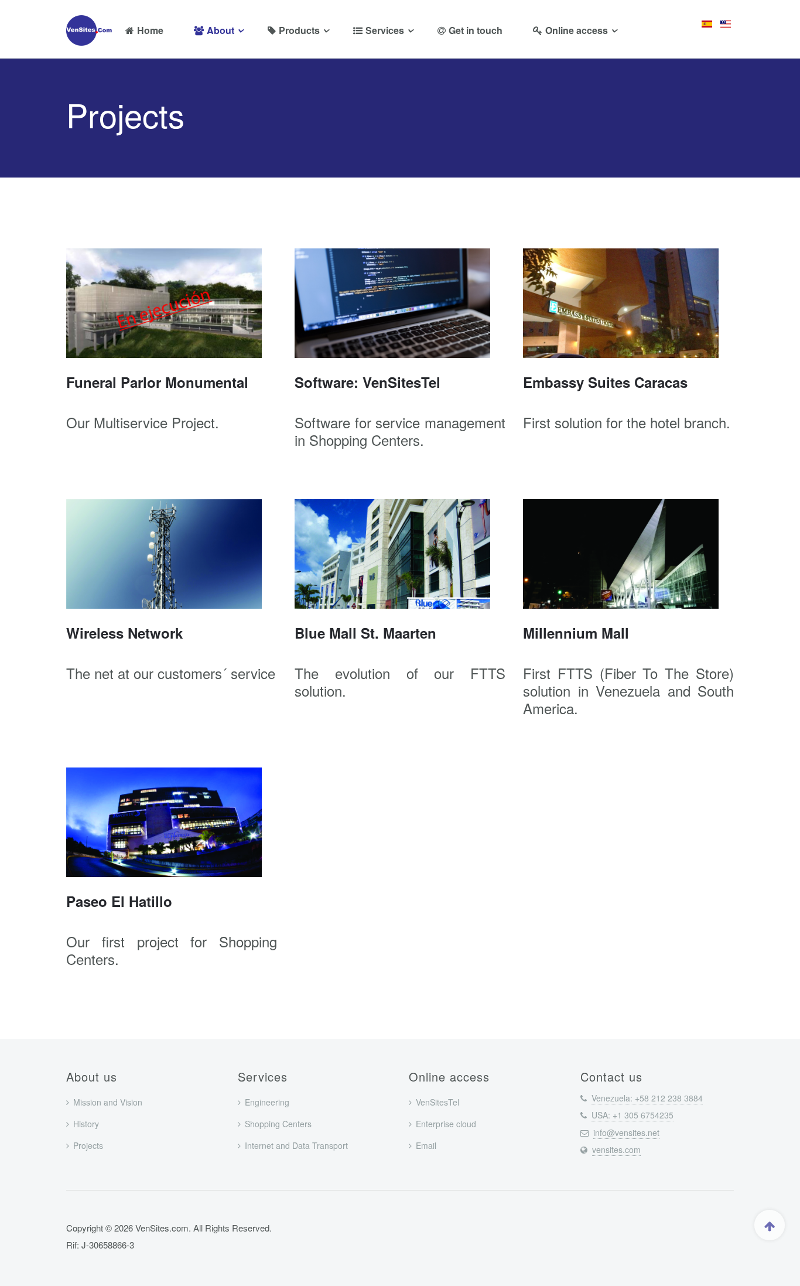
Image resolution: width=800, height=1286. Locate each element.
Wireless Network (124, 633)
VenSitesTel (437, 1102)
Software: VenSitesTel (367, 382)
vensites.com (616, 1149)
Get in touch (475, 30)
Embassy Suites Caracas (605, 382)
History (86, 1124)
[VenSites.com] (91, 30)
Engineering (267, 1102)
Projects (88, 1145)
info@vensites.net (626, 1132)
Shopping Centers (278, 1124)
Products (299, 30)
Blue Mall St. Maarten (365, 633)
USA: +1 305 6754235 (632, 1115)
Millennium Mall (576, 633)
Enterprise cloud (446, 1124)
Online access (576, 30)
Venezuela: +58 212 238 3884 (647, 1098)
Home (150, 30)
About (220, 30)
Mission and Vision (107, 1102)
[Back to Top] (769, 1225)
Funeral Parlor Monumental (157, 382)
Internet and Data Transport (296, 1145)
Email (426, 1145)
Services (384, 30)
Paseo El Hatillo (119, 901)
